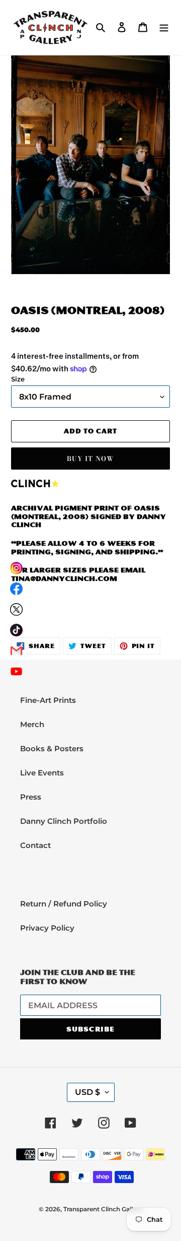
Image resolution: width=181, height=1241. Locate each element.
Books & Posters (51, 748)
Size (18, 379)
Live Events (42, 772)
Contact (35, 845)
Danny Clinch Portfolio (63, 821)
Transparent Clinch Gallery (102, 1209)
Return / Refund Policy (63, 903)
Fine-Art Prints (48, 700)
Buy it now (90, 458)
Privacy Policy (47, 928)
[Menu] (163, 27)
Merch (32, 724)
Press (30, 797)
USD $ (87, 1092)
